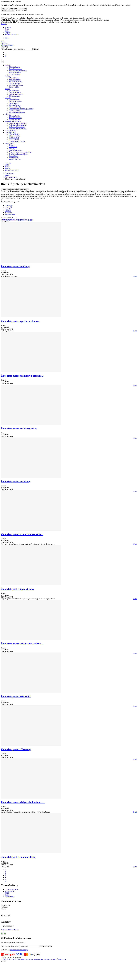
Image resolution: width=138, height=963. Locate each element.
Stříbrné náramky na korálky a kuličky (21, 109)
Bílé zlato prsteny (14, 96)
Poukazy (11, 148)
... (5, 879)
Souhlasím (22, 8)
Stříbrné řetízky (14, 78)
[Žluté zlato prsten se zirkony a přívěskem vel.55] (31, 371)
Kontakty (8, 27)
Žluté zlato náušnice (15, 69)
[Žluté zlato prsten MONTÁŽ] (31, 692)
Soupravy (12, 145)
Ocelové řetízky (14, 87)
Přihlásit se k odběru (46, 946)
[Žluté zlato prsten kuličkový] (31, 262)
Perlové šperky (13, 156)
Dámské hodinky (14, 136)
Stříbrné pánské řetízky (16, 85)
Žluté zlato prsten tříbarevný (16, 749)
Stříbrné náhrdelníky (15, 81)
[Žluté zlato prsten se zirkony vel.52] (31, 424)
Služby (7, 31)
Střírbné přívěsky (14, 116)
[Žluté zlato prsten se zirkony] (31, 477)
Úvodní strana (61, 959)
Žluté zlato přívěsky (15, 118)
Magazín (7, 33)
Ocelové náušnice (14, 74)
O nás (7, 29)
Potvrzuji (4, 24)
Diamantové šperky (11, 130)
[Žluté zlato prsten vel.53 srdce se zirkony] (31, 639)
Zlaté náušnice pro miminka (18, 71)
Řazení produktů (6, 218)
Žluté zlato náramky (15, 101)
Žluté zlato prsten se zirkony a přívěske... (22, 375)
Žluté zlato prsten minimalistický (18, 857)
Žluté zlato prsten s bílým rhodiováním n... (23, 802)
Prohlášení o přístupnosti (25, 959)
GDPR (7, 893)
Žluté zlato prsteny (15, 92)
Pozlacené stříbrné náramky (17, 125)
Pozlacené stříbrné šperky (13, 121)
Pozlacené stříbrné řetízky (17, 127)
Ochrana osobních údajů (8, 959)
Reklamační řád (10, 891)
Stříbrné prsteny (14, 90)
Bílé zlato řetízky (14, 83)
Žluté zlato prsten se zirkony (15, 481)
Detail (135, 276)
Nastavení (5, 8)
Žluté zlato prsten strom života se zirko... (22, 534)
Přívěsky (7, 114)
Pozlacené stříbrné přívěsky (17, 129)
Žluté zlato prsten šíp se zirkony (17, 589)
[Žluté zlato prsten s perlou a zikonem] (31, 317)
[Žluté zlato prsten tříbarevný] (31, 745)
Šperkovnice (13, 147)
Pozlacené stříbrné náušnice (17, 123)
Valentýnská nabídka (15, 150)
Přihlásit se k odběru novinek (10, 946)
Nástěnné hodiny (14, 134)
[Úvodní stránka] (7, 45)
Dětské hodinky (14, 139)
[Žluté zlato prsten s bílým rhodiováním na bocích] (31, 798)
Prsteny (7, 89)
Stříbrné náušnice (14, 67)
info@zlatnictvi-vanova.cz (9, 929)
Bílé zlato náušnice (15, 72)
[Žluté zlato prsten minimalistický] (31, 853)
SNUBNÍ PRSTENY (12, 34)
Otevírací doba (9, 897)
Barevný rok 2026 (15, 159)
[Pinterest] (5, 56)
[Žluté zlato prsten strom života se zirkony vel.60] (31, 530)
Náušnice (8, 65)
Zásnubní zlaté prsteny (16, 94)
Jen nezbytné (13, 8)
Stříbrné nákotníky (15, 105)
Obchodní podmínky (11, 889)
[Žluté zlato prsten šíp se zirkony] (31, 585)
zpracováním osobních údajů (19, 950)
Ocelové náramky (14, 110)
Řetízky (7, 76)
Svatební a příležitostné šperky (18, 154)
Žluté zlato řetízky (14, 80)
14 (5, 881)
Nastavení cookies (50, 959)
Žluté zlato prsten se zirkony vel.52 (19, 428)
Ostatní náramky (14, 103)
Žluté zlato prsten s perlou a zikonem (20, 321)
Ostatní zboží (9, 143)
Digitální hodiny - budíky (17, 141)
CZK (6, 38)
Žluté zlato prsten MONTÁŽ (16, 696)
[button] (2, 41)
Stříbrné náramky (14, 100)
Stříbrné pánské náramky (17, 112)
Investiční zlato (13, 158)
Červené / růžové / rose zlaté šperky (20, 152)
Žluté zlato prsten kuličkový (15, 266)
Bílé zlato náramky (15, 107)
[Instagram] (5, 54)
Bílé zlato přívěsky (15, 119)
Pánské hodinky (14, 138)
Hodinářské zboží (10, 132)
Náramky (8, 98)
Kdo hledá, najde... (7, 49)
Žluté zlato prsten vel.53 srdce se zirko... (22, 643)
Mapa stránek (38, 959)
